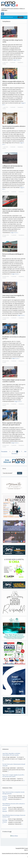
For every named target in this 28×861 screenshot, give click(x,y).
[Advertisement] (14, 730)
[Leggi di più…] (16, 60)
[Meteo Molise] (14, 834)
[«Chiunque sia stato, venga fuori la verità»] (9, 32)
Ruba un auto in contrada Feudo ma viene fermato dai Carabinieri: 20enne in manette (13, 211)
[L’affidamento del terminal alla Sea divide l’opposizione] (9, 157)
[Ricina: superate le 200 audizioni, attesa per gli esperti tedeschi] (9, 414)
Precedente (4, 451)
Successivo (15, 453)
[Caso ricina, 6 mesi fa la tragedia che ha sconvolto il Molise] (9, 287)
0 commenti (12, 62)
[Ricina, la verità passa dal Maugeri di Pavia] (9, 246)
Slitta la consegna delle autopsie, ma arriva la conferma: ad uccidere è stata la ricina (13, 83)
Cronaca (4, 63)
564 (25, 451)
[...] (7, 760)
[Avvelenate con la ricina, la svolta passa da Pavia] (9, 328)
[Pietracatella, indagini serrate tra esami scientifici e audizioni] (9, 371)
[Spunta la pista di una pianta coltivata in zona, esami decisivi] (9, 118)
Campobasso (20, 62)
